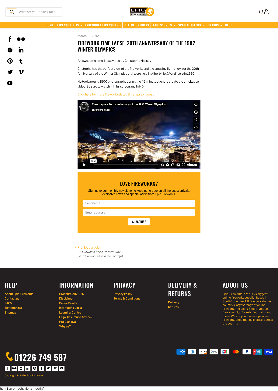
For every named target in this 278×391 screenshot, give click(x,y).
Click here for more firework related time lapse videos (115, 94)
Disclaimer (66, 298)
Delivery (173, 302)
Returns (173, 307)
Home (49, 25)
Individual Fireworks (102, 25)
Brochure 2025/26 (71, 294)
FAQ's (8, 303)
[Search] (12, 12)
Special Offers (190, 25)
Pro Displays (67, 322)
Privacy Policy (123, 294)
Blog (228, 25)
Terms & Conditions (127, 298)
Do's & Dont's (68, 303)
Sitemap (10, 312)
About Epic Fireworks (19, 294)
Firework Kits (68, 25)
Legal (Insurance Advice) (75, 317)
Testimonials (13, 308)
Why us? (65, 326)
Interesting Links (70, 308)
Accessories (163, 25)
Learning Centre (70, 312)
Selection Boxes (137, 25)
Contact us (12, 298)
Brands (213, 25)
